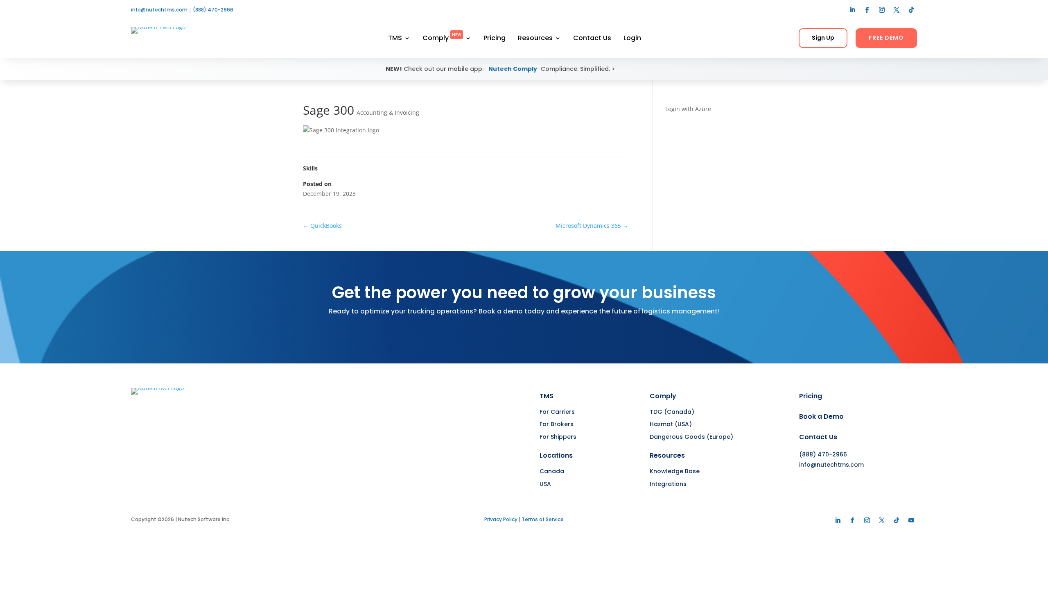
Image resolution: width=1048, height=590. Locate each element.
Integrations (668, 484)
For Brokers (557, 424)
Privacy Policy (500, 519)
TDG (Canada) (672, 412)
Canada (552, 471)
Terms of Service (543, 519)
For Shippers (558, 437)
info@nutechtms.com (159, 9)
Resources (535, 39)
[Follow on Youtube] (911, 520)
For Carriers (557, 412)
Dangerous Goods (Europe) (691, 437)
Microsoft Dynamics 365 (592, 225)
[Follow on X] (896, 10)
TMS (395, 39)
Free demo (886, 38)
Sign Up (823, 38)
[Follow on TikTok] (911, 10)
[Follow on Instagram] (882, 10)
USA (545, 484)
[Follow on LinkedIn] (852, 10)
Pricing (494, 39)
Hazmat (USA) (671, 424)
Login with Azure (688, 109)
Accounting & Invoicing (388, 112)
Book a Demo (821, 416)
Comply (441, 39)
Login (632, 39)
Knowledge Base (675, 471)
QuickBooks (322, 225)
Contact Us (592, 39)
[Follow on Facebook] (867, 10)
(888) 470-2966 (213, 9)
